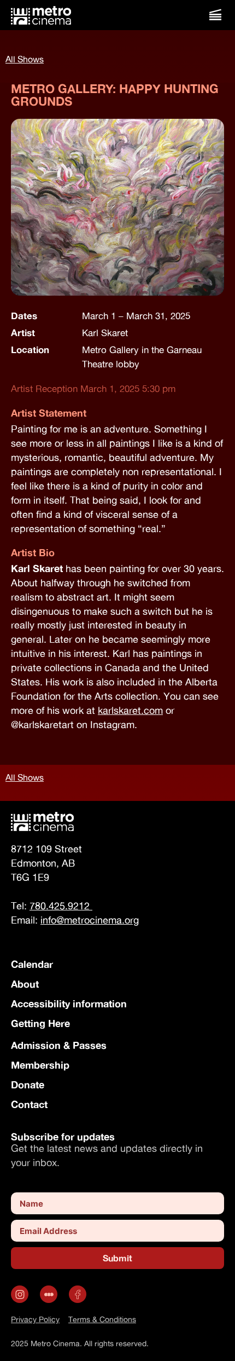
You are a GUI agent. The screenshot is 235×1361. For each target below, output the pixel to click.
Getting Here (40, 1023)
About (25, 983)
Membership (40, 1064)
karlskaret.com (130, 710)
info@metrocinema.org (89, 920)
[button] (215, 15)
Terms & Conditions (102, 1319)
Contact (29, 1104)
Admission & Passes (59, 1045)
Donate (27, 1084)
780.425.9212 (61, 906)
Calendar (32, 964)
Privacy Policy (35, 1319)
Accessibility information (69, 1003)
